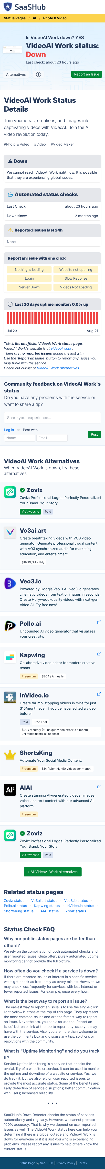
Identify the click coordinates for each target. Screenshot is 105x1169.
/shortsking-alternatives (23, 748)
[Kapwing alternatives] (10, 657)
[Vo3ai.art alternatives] (10, 532)
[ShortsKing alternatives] (10, 755)
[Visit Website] (99, 622)
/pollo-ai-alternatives (21, 618)
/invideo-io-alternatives (23, 690)
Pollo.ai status (15, 906)
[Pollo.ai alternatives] (10, 626)
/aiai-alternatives (17, 782)
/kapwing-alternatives (22, 650)
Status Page (27, 1163)
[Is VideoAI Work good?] (38, 74)
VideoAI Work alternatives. (58, 368)
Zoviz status (14, 900)
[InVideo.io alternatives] (10, 697)
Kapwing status (47, 906)
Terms (82, 1163)
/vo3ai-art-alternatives (22, 525)
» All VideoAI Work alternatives (53, 872)
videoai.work (61, 348)
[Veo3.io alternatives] (10, 583)
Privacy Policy (65, 1163)
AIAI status (50, 911)
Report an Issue (86, 74)
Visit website (30, 511)
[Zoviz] (10, 492)
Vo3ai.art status (44, 900)
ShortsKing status (19, 911)
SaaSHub (46, 1163)
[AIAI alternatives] (10, 790)
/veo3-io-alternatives (21, 576)
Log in (9, 430)
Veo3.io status (76, 900)
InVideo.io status (80, 906)
